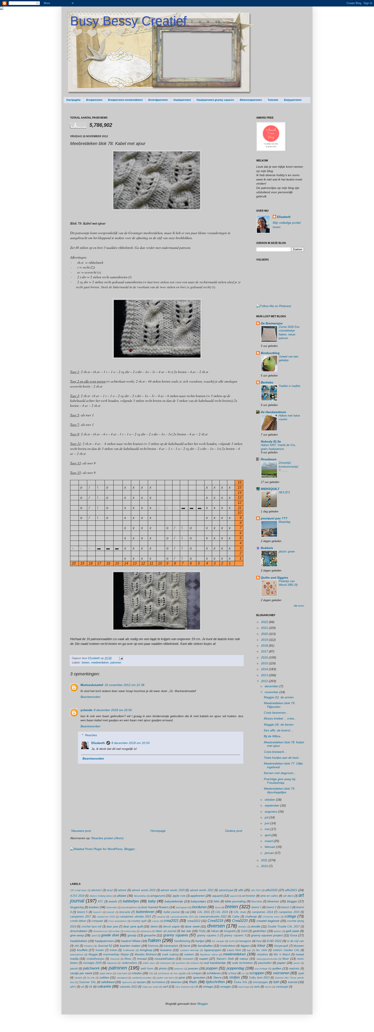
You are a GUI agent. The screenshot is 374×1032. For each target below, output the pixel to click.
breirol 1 (256, 907)
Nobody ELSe (271, 441)
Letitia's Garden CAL (286, 950)
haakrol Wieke (131, 941)
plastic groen (287, 551)
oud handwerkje (215, 962)
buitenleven (145, 912)
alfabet (121, 895)
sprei (181, 977)
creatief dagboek (267, 921)
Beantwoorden (90, 697)
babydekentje (174, 901)
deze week (192, 926)
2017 (265, 651)
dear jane (112, 926)
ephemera (145, 931)
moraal (142, 958)
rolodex (137, 973)
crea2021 (171, 921)
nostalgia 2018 (92, 962)
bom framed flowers (155, 907)
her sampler (218, 941)
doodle (255, 926)
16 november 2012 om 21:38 (124, 685)
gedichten (259, 931)
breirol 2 (271, 907)
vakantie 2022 (128, 986)
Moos (127, 958)
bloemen (273, 901)
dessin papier (171, 926)
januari (270, 853)
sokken (104, 977)
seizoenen (281, 973)
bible (216, 901)
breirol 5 (82, 912)
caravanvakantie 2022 (213, 916)
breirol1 (110, 912)
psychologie (261, 968)
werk (257, 986)
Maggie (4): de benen (278, 724)
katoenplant (171, 945)
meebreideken (100, 662)
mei (268, 829)
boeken (94, 907)
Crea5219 (215, 921)
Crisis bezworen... (276, 712)
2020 (265, 634)
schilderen (214, 973)
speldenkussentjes (142, 977)
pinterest (178, 968)
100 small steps (78, 890)
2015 (265, 663)
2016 (265, 657)
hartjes (200, 941)
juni (267, 823)
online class (149, 963)
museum (188, 958)
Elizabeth (94, 658)
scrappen (256, 973)
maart (269, 841)
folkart (215, 931)
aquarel (217, 895)
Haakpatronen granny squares (215, 99)
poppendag (235, 968)
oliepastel (112, 963)
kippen (245, 945)
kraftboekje (129, 950)
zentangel (282, 986)
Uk (90, 986)
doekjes (242, 926)
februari (270, 846)
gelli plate (292, 931)
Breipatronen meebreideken (125, 99)
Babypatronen (292, 99)
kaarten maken (130, 945)
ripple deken (106, 973)
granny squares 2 (208, 935)
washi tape (244, 986)
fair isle (186, 931)
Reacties (91, 735)
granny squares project (267, 935)
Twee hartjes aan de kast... (282, 757)
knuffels (82, 950)
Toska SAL (241, 982)
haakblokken (78, 941)
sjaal (301, 973)
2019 (265, 639)
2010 (265, 866)
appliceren (197, 895)
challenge (251, 916)
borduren (199, 907)
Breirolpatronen (158, 99)
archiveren (248, 895)
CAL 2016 (203, 912)
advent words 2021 (202, 890)
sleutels (78, 977)
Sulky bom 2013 (259, 977)
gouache (150, 935)
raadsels (294, 968)
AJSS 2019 (77, 895)
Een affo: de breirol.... (278, 730)
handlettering (182, 941)
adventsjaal (226, 890)
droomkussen (100, 931)
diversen (216, 926)
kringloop (146, 950)
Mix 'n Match (282, 954)
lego (249, 950)
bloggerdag (77, 907)
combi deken (78, 921)
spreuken (199, 977)
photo (163, 968)
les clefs (261, 950)
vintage (208, 986)
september (272, 805)
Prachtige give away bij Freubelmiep (279, 780)
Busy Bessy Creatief (128, 21)
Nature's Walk (225, 958)
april (268, 835)
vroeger (225, 986)
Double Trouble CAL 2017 (284, 926)
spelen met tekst (165, 977)
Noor (285, 958)
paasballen (265, 962)
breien (85, 662)
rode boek (122, 973)
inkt (76, 945)
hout (259, 941)
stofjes (234, 977)
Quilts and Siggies (274, 577)
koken (113, 950)
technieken (158, 982)
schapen (196, 973)
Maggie (93, 954)
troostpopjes (260, 982)
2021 (265, 628)
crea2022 (193, 921)
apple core (178, 895)
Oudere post (233, 830)
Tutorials (273, 99)
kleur (261, 945)
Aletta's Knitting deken (101, 896)
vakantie (104, 986)
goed (94, 935)
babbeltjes (131, 901)
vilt (196, 986)
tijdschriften (215, 982)
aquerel (234, 896)
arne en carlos (269, 895)
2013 (265, 675)
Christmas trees (271, 916)
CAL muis (240, 912)
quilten (276, 968)
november (272, 692)
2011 (264, 860)
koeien (100, 950)
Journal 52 (105, 945)
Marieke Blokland (145, 954)
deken (154, 926)
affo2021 (291, 890)
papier (281, 962)
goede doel (110, 935)
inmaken (88, 946)
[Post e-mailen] (120, 658)
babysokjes (198, 901)
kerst (186, 945)
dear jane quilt (133, 926)
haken (154, 940)
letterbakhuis (77, 954)
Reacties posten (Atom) (107, 838)
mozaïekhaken (165, 958)
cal (187, 912)
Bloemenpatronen (251, 99)
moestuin (115, 959)
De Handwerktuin (273, 412)
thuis (193, 982)
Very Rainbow (182, 986)
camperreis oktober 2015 (135, 916)
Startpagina (73, 99)
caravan (161, 916)
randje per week (81, 973)
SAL (151, 973)
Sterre (217, 977)
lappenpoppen (212, 950)
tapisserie (127, 982)
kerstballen (205, 945)
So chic (91, 977)
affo (240, 890)
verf (165, 986)
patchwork (91, 968)
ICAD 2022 (274, 941)
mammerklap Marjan (116, 954)
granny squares (175, 935)
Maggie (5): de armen (279, 697)
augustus (271, 811)
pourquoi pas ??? (274, 518)
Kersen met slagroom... (280, 773)
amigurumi (157, 895)
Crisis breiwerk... (275, 751)
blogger (292, 901)
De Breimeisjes (272, 323)
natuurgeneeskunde (266, 959)
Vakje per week (150, 986)
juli (267, 817)
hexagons (245, 941)
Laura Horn (234, 950)
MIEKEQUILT (270, 489)
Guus (293, 935)
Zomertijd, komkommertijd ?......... (288, 466)
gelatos (277, 931)
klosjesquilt (281, 945)
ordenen (194, 963)
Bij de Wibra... (273, 736)
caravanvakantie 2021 (182, 916)
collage (290, 916)
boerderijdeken (129, 907)
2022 (265, 622)
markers (189, 954)
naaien (203, 958)
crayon (155, 921)
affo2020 (271, 890)
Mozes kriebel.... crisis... (280, 718)
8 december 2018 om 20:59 (130, 743)
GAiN (244, 931)
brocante (124, 912)
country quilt (139, 921)
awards (112, 901)
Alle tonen (299, 605)
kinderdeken (227, 945)
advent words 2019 (143, 890)
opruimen (180, 963)
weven (268, 986)
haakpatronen (104, 941)
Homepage (158, 830)
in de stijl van (295, 941)
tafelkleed (107, 982)
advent (122, 890)
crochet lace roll (91, 926)
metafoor (262, 954)
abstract (96, 890)
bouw (218, 907)
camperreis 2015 (289, 912)
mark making (170, 954)
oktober (270, 799)
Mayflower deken (209, 954)
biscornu (256, 901)
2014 (265, 669)
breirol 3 (286, 907)
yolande (86, 710)
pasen (296, 963)
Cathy (236, 916)
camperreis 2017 (80, 916)
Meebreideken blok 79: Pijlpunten (279, 704)
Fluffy (202, 931)
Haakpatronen (182, 99)
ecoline (116, 931)
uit (82, 986)
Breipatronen (94, 99)
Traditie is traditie (289, 386)
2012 (265, 681)
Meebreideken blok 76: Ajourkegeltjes (279, 790)
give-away (77, 935)
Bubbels (267, 548)
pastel (74, 968)
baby (152, 901)
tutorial (292, 982)
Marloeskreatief (92, 685)
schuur (232, 973)
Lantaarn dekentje (189, 950)
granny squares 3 (235, 935)
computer (97, 921)
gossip (131, 935)
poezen (193, 968)
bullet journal (172, 912)
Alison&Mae (140, 896)
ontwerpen (165, 963)
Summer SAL (87, 982)
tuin (276, 982)
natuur (244, 958)
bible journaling (235, 901)
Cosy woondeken (117, 921)
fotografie (230, 931)
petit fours (147, 968)
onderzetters (129, 962)
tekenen (176, 982)
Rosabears (269, 459)
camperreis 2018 (106, 916)
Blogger (202, 1003)
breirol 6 (97, 912)
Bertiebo (267, 382)
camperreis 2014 (262, 912)
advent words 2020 (172, 890)
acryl (110, 890)
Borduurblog (270, 353)
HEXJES (284, 492)
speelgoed (122, 977)
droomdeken (78, 931)
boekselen (111, 907)
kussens (166, 950)
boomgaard (182, 907)
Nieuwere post (81, 830)
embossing (130, 931)
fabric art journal (166, 931)
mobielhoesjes (96, 958)
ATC (100, 901)
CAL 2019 (221, 912)
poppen (212, 968)
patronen (115, 662)
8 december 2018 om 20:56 (113, 710)
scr (243, 973)
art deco (288, 895)
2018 (265, 645)
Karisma (153, 945)
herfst (232, 941)
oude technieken (242, 962)
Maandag (284, 521)
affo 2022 (256, 890)
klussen (298, 945)
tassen (141, 982)
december (272, 686)
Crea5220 (240, 921)
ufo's (73, 986)
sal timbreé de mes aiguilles (172, 973)
